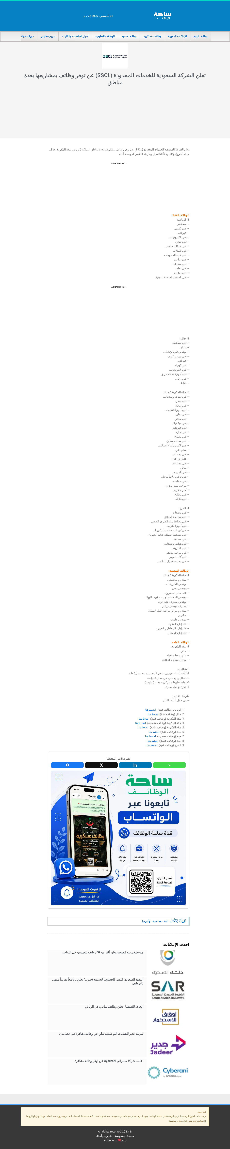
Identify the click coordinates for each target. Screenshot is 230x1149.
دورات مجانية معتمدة (22, 36)
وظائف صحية (129, 36)
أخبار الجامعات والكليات (75, 36)
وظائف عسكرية (152, 36)
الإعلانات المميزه (177, 36)
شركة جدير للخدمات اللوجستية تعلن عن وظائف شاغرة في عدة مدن (101, 1033)
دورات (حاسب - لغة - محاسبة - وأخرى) (164, 921)
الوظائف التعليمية (105, 36)
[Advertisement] (115, 112)
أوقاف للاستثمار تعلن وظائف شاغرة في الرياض (114, 1006)
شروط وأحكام (103, 1136)
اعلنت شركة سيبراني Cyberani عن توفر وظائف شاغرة (109, 1061)
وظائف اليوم (201, 36)
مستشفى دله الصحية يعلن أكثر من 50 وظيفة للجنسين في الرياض (102, 952)
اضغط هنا (150, 709)
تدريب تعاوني (48, 36)
